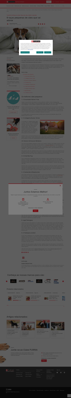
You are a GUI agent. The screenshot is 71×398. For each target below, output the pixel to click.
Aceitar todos (48, 52)
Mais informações (30, 49)
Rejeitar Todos (40, 52)
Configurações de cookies (25, 52)
